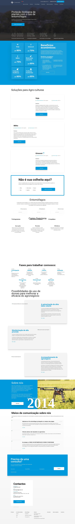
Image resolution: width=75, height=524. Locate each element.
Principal (12, 512)
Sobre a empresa (50, 4)
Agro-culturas (25, 4)
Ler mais (23, 427)
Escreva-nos (19, 501)
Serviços (31, 4)
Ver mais (47, 72)
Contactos (61, 4)
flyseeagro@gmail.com (44, 1)
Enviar (59, 468)
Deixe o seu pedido (60, 1)
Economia (43, 4)
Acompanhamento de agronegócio (39, 518)
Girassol (17, 513)
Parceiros (56, 4)
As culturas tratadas (19, 512)
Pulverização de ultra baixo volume (37, 514)
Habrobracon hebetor (28, 515)
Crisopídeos (26, 513)
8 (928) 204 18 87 (53, 1)
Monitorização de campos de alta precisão (38, 516)
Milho (17, 515)
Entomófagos (37, 4)
